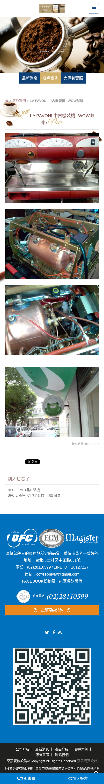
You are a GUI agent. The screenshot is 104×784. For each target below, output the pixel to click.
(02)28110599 (39, 567)
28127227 (80, 567)
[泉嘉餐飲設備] (52, 8)
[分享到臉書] (53, 632)
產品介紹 (61, 749)
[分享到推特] (47, 632)
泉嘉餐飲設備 (70, 581)
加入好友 (80, 779)
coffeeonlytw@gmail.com (57, 574)
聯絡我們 (62, 755)
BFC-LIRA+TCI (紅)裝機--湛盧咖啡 (34, 495)
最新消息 (42, 749)
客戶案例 (19, 101)
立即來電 (27, 779)
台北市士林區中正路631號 (58, 560)
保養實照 (42, 755)
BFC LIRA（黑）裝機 (24, 490)
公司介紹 (22, 749)
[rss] (60, 632)
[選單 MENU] (94, 9)
